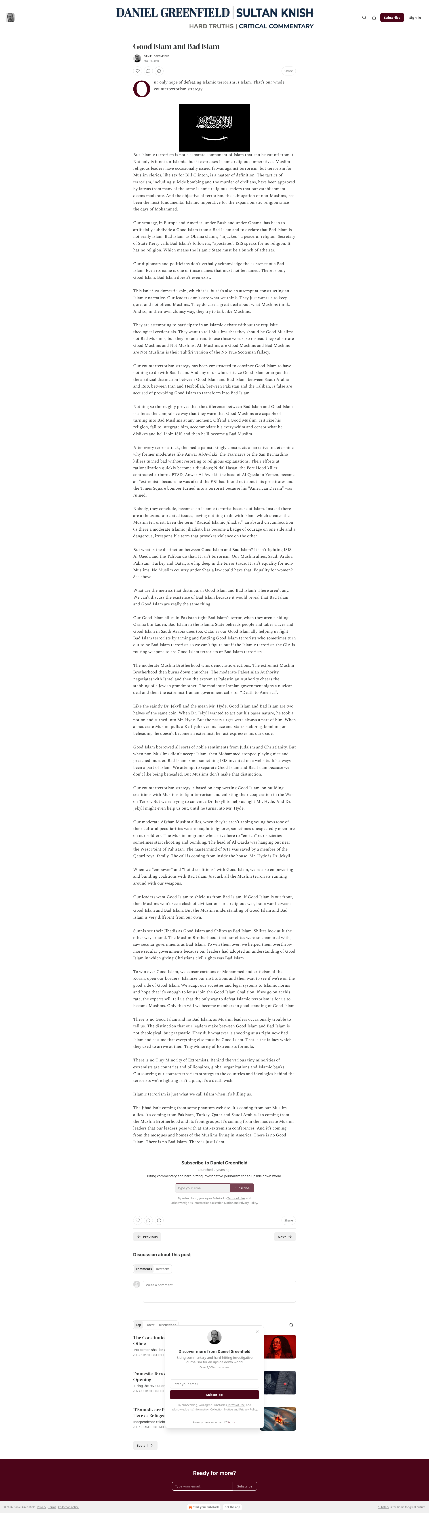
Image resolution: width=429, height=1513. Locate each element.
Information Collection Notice (213, 1409)
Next (282, 1236)
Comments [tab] (144, 1269)
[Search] (364, 17)
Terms (52, 1507)
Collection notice (68, 1507)
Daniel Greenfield (156, 56)
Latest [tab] (150, 1325)
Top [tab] (138, 1325)
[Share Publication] (374, 17)
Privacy (41, 1507)
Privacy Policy (248, 1409)
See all (142, 1445)
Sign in (415, 17)
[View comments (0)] (148, 70)
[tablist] (152, 1268)
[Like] (137, 70)
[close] (257, 1331)
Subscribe (392, 17)
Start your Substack (206, 1507)
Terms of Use (236, 1405)
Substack (383, 1507)
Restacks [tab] (162, 1269)
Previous (150, 1236)
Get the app (232, 1507)
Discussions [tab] (167, 1325)
